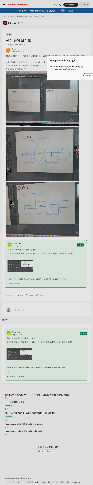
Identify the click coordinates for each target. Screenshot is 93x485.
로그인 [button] (52, 69)
